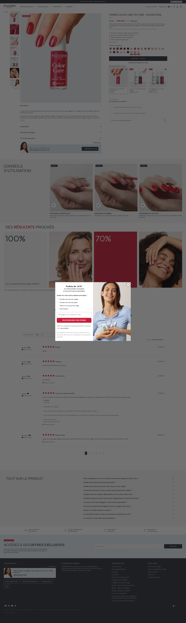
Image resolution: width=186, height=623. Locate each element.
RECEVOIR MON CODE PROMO (74, 320)
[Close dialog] (128, 284)
